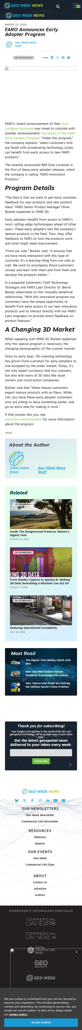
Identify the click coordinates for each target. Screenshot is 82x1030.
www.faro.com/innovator (23, 419)
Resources (40, 831)
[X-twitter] (24, 800)
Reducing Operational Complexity (33, 628)
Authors (40, 895)
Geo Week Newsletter (40, 815)
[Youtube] (55, 800)
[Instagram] (39, 800)
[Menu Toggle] (76, 5)
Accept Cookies (41, 1022)
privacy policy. (18, 1014)
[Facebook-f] (32, 800)
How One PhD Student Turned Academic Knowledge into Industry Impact (48, 674)
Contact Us (40, 882)
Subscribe (41, 761)
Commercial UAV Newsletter (40, 821)
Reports (40, 844)
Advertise (40, 889)
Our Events (40, 852)
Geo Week (40, 858)
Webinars (40, 837)
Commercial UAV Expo (40, 865)
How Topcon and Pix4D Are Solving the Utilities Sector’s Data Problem (48, 685)
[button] (52, 58)
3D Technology (23, 58)
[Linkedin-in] (47, 800)
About (40, 876)
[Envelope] (63, 800)
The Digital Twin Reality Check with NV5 (48, 662)
